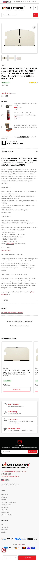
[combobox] (19, 15)
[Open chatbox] (4, 550)
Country (3, 65)
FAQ (2, 524)
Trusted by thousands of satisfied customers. (20, 430)
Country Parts (5, 250)
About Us (4, 510)
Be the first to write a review (19, 326)
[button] (19, 93)
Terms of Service (6, 505)
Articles (3, 532)
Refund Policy (5, 507)
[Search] (35, 15)
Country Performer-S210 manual (12, 313)
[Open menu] (35, 8)
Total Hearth (21, 544)
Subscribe (32, 452)
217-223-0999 (6, 474)
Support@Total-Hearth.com (10, 476)
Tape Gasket (10, 244)
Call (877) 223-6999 (23, 137)
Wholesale (4, 530)
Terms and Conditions (8, 502)
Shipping (4, 497)
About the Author (7, 515)
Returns (3, 500)
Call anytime (11, 421)
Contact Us (4, 494)
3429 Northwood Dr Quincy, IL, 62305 (14, 472)
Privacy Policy (5, 512)
